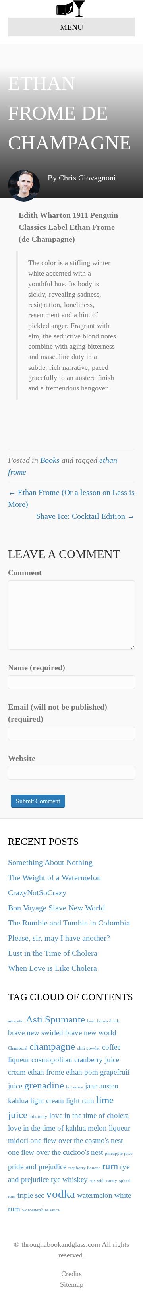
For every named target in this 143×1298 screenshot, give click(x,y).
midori (18, 1140)
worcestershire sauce (41, 1210)
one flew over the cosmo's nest (76, 1140)
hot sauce (74, 1087)
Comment (25, 572)
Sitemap (71, 1284)
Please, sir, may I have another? (59, 937)
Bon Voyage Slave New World (56, 907)
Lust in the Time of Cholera (52, 953)
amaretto (16, 1021)
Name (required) (36, 667)
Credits (71, 1274)
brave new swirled (35, 1032)
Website (21, 758)
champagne (52, 1046)
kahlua (18, 1100)
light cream (47, 1100)
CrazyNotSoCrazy (37, 892)
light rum (80, 1100)
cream (17, 1072)
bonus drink (108, 1021)
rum (110, 1165)
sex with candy (103, 1180)
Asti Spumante (55, 1019)
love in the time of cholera (89, 1115)
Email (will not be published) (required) (57, 712)
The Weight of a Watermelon (54, 877)
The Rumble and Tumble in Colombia (69, 922)
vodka (60, 1193)
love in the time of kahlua (47, 1128)
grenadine (44, 1085)
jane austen (101, 1086)
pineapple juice (119, 1153)
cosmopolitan (51, 1059)
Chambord (17, 1048)
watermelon (94, 1195)
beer (91, 1021)
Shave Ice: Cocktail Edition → (85, 516)
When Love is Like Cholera (52, 968)
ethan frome (46, 1072)
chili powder (88, 1048)
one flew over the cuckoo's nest (55, 1152)
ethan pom (82, 1072)
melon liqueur (109, 1128)
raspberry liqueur (84, 1168)
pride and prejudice (37, 1166)
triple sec (30, 1195)
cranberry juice (96, 1059)
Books (50, 460)
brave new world (90, 1032)
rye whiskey (69, 1179)
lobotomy (38, 1116)
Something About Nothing (50, 862)
